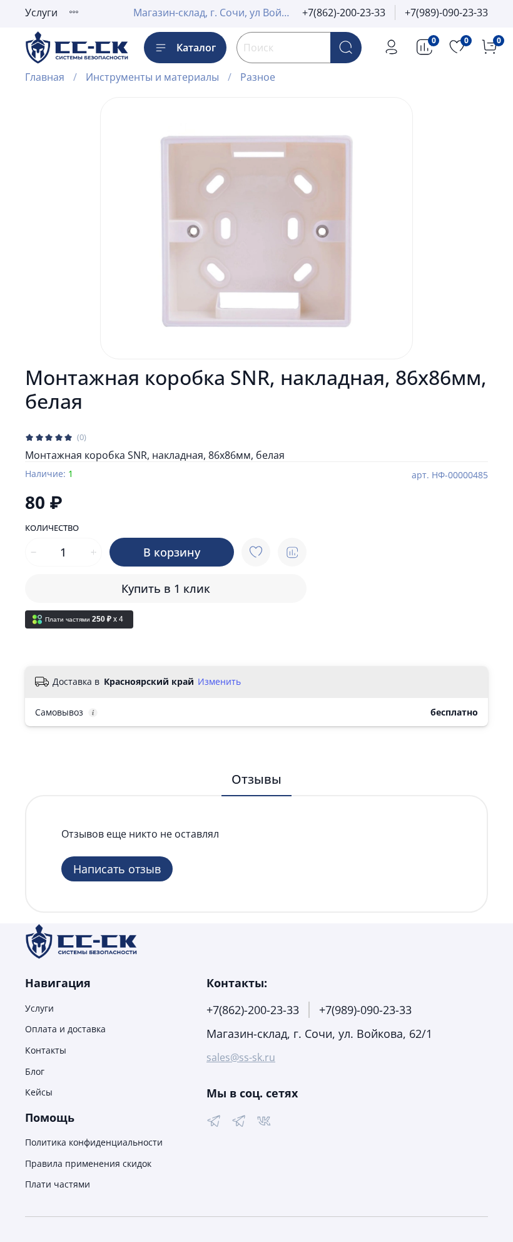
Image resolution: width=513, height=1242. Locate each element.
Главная (44, 77)
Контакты (45, 1050)
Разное (257, 77)
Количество (52, 528)
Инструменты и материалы (152, 77)
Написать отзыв (117, 868)
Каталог (196, 47)
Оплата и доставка (65, 1029)
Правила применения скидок (88, 1163)
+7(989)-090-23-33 (446, 12)
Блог (34, 1071)
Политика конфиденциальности (94, 1142)
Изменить (219, 681)
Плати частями (57, 1184)
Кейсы (39, 1092)
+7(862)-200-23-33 (343, 12)
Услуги (41, 12)
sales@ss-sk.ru (240, 1057)
